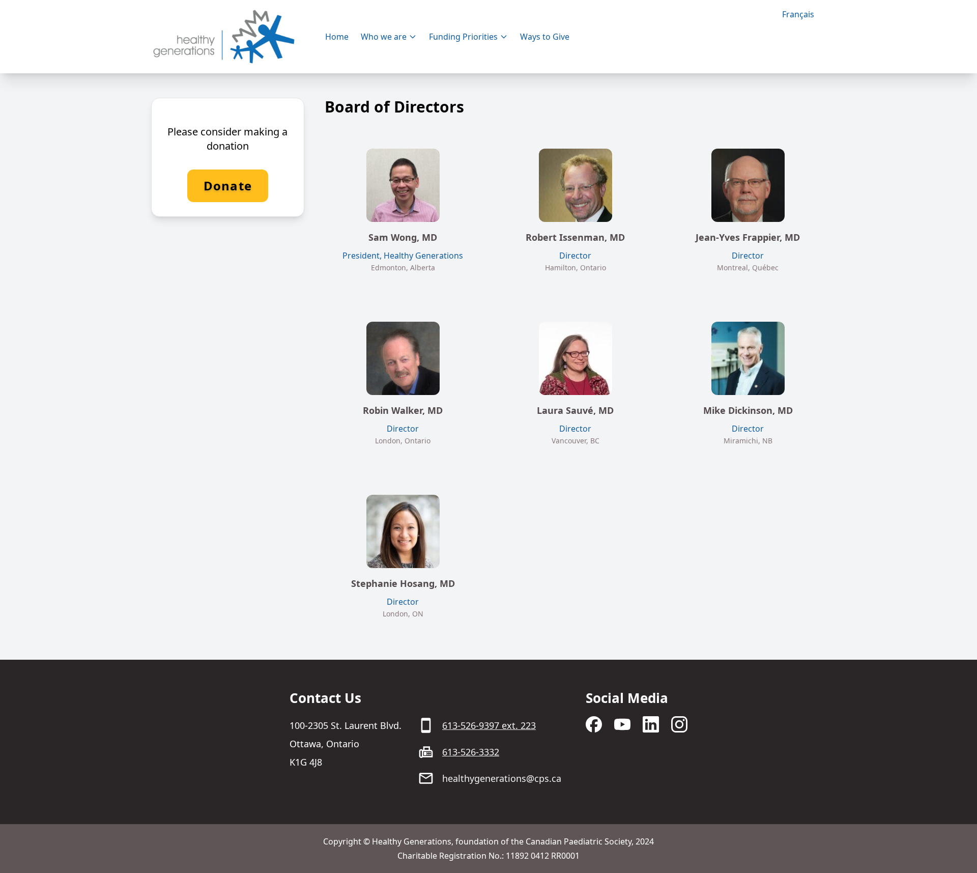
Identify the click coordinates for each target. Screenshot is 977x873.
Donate (228, 185)
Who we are (384, 36)
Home (337, 36)
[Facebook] (594, 724)
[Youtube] (622, 724)
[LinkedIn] (651, 724)
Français (798, 14)
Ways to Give (544, 36)
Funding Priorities (463, 36)
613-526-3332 (470, 752)
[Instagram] (679, 724)
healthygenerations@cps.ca (501, 778)
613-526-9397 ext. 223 (489, 725)
